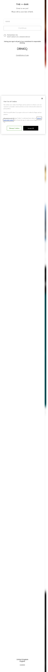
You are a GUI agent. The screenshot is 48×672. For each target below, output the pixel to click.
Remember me (12, 35)
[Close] (42, 98)
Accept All (31, 128)
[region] (23, 115)
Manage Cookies (14, 128)
